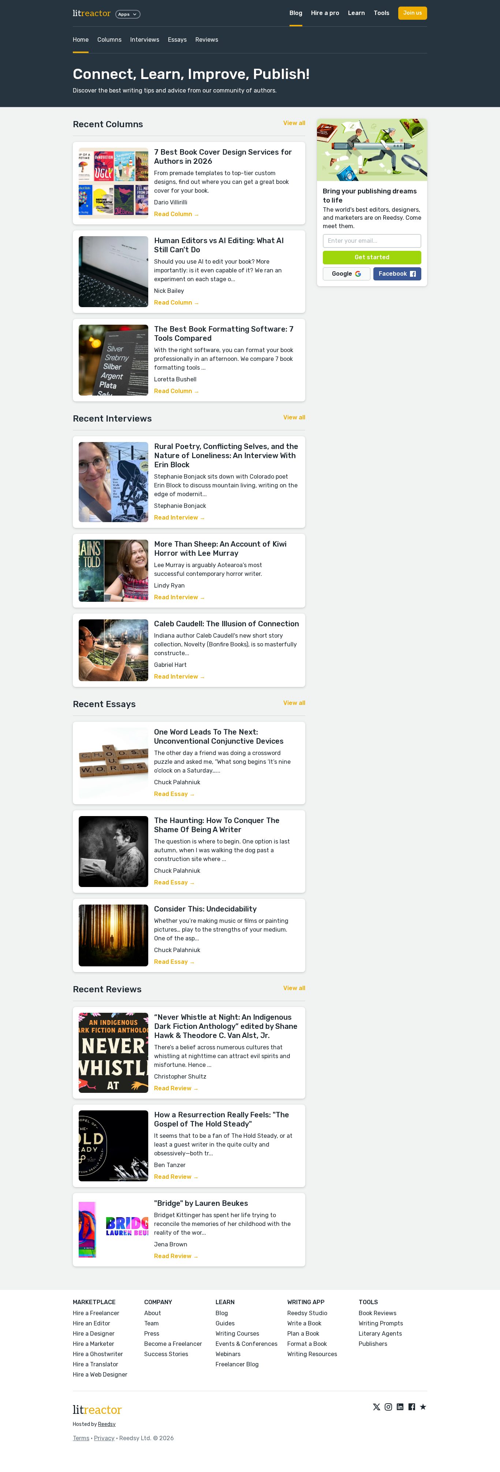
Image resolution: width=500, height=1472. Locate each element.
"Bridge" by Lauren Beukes (201, 1203)
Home (81, 39)
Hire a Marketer (93, 1343)
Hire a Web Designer (100, 1374)
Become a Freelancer (173, 1343)
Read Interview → (179, 517)
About (152, 1313)
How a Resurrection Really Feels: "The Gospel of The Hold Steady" (221, 1119)
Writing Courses (237, 1333)
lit (92, 13)
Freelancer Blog (237, 1364)
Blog (296, 13)
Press (151, 1333)
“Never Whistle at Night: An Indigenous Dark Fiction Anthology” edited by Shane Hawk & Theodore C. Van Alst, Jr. (226, 1026)
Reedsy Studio (307, 1313)
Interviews (144, 39)
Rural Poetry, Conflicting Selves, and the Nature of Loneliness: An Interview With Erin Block (226, 455)
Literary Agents (380, 1333)
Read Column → (176, 214)
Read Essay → (174, 793)
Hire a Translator (95, 1364)
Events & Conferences (246, 1343)
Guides (225, 1323)
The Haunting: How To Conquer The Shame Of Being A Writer (217, 825)
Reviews (206, 39)
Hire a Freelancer (96, 1313)
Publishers (373, 1343)
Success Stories (166, 1354)
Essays (177, 39)
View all (294, 123)
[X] (376, 1407)
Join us (412, 13)
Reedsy (107, 1424)
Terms (81, 1438)
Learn (356, 13)
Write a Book (304, 1323)
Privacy (104, 1438)
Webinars (228, 1354)
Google (342, 273)
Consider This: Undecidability (205, 909)
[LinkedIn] (400, 1407)
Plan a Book (303, 1333)
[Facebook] (411, 1407)
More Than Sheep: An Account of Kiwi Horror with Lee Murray (220, 549)
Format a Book (307, 1343)
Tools (381, 13)
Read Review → (176, 1088)
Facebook (393, 273)
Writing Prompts (381, 1323)
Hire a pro (325, 13)
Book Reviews (377, 1313)
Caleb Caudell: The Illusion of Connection (226, 623)
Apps (124, 14)
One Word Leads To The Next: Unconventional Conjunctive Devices (219, 737)
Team (151, 1323)
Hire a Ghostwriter (98, 1354)
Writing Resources (312, 1354)
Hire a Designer (94, 1333)
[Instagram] (388, 1407)
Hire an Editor (91, 1323)
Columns (109, 39)
